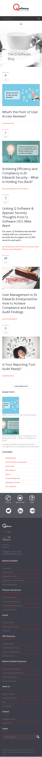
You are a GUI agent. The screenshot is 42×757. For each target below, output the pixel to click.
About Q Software (8, 694)
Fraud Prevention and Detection (24, 247)
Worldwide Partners (9, 719)
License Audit (9, 466)
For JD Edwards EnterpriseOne (12, 606)
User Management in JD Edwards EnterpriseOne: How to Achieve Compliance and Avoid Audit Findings (20, 303)
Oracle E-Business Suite (10, 627)
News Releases (10, 470)
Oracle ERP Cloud (8, 623)
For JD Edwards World (9, 610)
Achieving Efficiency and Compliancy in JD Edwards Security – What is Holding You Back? (20, 175)
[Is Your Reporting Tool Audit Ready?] (21, 348)
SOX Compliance (23, 189)
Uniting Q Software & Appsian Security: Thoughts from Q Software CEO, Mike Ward (18, 217)
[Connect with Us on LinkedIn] (20, 509)
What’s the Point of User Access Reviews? (20, 114)
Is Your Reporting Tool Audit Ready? (18, 366)
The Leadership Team (9, 698)
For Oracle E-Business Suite (11, 602)
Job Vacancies (7, 706)
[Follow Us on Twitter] (8, 509)
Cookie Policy (5, 547)
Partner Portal (7, 723)
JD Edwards (6, 631)
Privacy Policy (5, 544)
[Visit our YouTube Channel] (32, 509)
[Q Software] (21, 7)
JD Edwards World (8, 656)
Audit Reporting (9, 123)
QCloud (7, 474)
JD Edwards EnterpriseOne (11, 652)
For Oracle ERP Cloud (9, 597)
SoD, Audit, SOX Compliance (11, 669)
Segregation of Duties (12, 482)
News (4, 702)
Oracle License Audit (9, 681)
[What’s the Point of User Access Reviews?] (21, 95)
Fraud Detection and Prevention (13, 580)
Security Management (10, 189)
